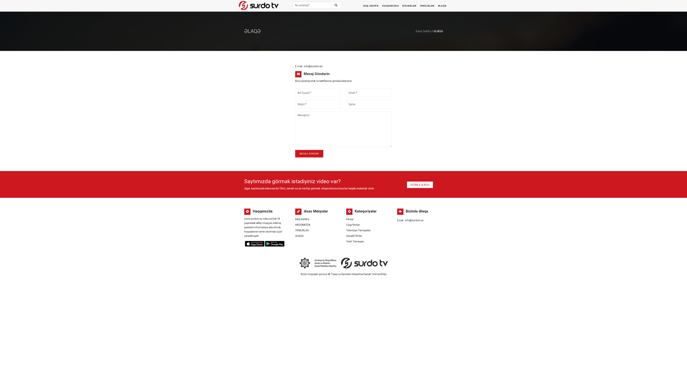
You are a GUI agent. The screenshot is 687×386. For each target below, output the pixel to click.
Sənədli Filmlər (354, 235)
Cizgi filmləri (353, 224)
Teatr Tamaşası (355, 241)
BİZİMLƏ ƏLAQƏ (420, 184)
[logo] (259, 5)
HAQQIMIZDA (390, 5)
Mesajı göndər (309, 153)
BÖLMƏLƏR (409, 5)
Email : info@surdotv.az (410, 220)
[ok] (336, 5)
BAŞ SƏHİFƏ (371, 5)
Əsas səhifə (423, 31)
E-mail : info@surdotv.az (309, 66)
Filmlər (350, 219)
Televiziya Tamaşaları (358, 230)
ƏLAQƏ (442, 5)
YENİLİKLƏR (427, 5)
